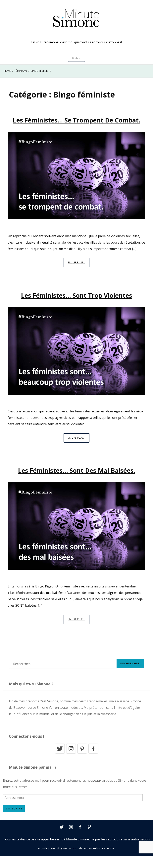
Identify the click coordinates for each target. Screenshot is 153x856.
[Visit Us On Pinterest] (82, 753)
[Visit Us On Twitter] (59, 753)
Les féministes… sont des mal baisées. (76, 470)
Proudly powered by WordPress (57, 848)
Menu (76, 58)
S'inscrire (13, 808)
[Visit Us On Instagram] (70, 753)
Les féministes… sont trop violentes (76, 295)
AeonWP (109, 848)
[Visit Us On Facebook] (93, 753)
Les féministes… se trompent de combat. (76, 120)
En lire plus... (78, 264)
